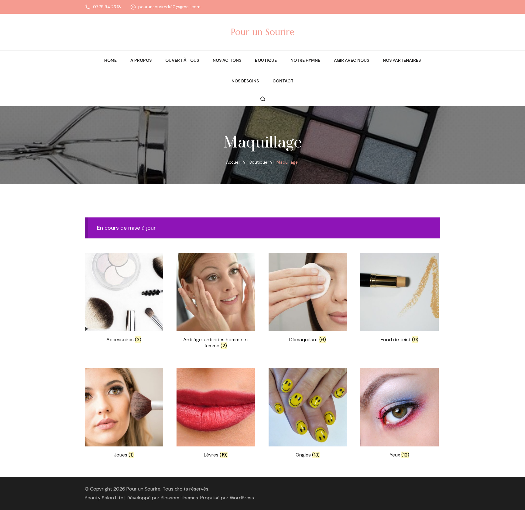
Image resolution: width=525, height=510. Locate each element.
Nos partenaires (402, 60)
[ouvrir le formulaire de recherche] (262, 99)
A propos (141, 60)
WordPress (242, 497)
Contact (283, 81)
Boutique (266, 60)
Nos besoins (245, 81)
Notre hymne (305, 60)
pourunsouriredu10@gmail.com (169, 6)
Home (110, 60)
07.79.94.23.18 (107, 6)
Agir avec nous (351, 60)
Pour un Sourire (262, 31)
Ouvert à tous (182, 60)
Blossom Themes (179, 497)
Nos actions (227, 60)
